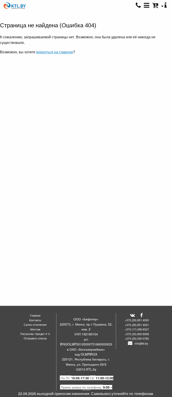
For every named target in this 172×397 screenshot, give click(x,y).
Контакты (35, 320)
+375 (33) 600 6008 (137, 334)
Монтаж (35, 329)
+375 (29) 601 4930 (137, 320)
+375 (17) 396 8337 (137, 329)
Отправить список (35, 338)
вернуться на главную (54, 51)
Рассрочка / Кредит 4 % (35, 334)
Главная (35, 315)
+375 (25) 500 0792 (137, 338)
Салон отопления (35, 324)
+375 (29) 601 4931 (137, 325)
